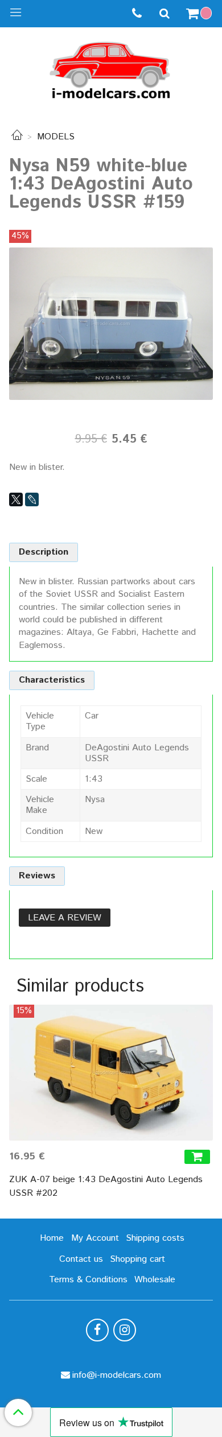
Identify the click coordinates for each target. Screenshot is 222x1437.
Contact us (81, 1259)
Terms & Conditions (88, 1279)
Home (52, 1238)
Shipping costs (155, 1238)
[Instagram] (124, 1330)
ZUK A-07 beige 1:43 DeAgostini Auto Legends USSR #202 (106, 1186)
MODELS (56, 136)
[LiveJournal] (32, 499)
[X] (16, 499)
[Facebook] (97, 1330)
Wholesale (154, 1279)
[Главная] (17, 136)
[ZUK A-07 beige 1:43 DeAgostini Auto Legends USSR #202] (111, 1073)
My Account (95, 1238)
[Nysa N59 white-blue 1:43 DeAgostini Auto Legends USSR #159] (111, 323)
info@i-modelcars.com (116, 1375)
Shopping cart (137, 1259)
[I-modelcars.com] (111, 68)
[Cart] (200, 14)
